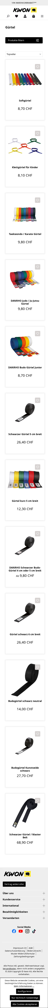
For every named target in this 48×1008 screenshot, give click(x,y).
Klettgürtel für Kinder (25, 167)
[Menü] (41, 16)
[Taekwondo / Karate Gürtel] (25, 212)
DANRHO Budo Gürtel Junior (25, 367)
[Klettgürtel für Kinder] (25, 146)
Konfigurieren (25, 991)
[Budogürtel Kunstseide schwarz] (25, 746)
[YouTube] (21, 931)
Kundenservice (11, 899)
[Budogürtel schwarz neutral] (25, 679)
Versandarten (11, 918)
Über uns (8, 893)
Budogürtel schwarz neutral (25, 701)
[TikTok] (34, 931)
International (11, 905)
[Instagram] (27, 931)
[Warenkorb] (32, 16)
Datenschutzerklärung (15, 951)
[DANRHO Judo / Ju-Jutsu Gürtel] (25, 279)
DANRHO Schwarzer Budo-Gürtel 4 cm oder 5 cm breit (25, 569)
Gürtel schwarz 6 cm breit (25, 634)
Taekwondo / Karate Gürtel (25, 234)
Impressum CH (20, 948)
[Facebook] (14, 931)
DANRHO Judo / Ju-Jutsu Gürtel (25, 302)
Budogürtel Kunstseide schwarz (25, 769)
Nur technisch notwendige (24, 997)
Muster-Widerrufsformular (23, 953)
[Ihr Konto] (24, 16)
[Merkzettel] (15, 16)
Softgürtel (25, 100)
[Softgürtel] (25, 79)
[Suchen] (7, 16)
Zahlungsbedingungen (24, 956)
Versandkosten (9, 968)
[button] (24, 874)
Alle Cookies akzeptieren (25, 1004)
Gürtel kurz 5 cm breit (25, 500)
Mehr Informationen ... (24, 986)
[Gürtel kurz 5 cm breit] (25, 479)
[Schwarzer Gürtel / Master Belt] (25, 813)
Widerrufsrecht (34, 951)
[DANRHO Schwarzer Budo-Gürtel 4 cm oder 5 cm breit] (25, 546)
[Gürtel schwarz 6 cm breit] (25, 613)
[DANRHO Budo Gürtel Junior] (25, 346)
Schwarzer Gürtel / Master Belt (25, 836)
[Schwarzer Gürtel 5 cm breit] (25, 413)
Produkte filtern (16, 40)
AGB (31, 948)
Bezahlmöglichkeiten (15, 911)
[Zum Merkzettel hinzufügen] (37, 66)
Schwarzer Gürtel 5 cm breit (25, 434)
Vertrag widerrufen (14, 884)
